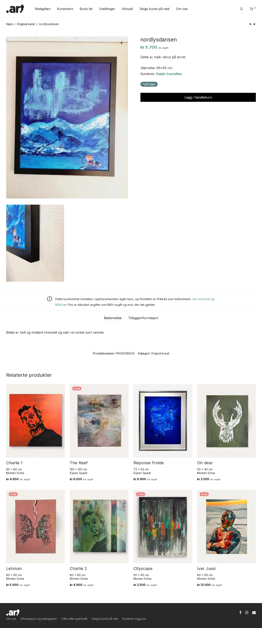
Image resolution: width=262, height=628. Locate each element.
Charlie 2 (78, 568)
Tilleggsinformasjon (143, 318)
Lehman (14, 568)
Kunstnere (65, 9)
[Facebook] (240, 612)
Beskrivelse (113, 318)
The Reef (79, 462)
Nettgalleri (43, 9)
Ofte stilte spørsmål (74, 618)
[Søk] (241, 9)
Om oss (182, 9)
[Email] (254, 612)
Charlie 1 (14, 462)
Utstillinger (107, 9)
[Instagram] (246, 612)
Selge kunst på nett (154, 9)
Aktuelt (127, 9)
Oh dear (205, 462)
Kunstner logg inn (134, 618)
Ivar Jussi (206, 568)
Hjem (9, 24)
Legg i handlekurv (198, 97)
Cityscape (142, 568)
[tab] (112, 318)
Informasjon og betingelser (39, 618)
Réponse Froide (148, 462)
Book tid (86, 9)
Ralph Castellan (169, 74)
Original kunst (26, 24)
